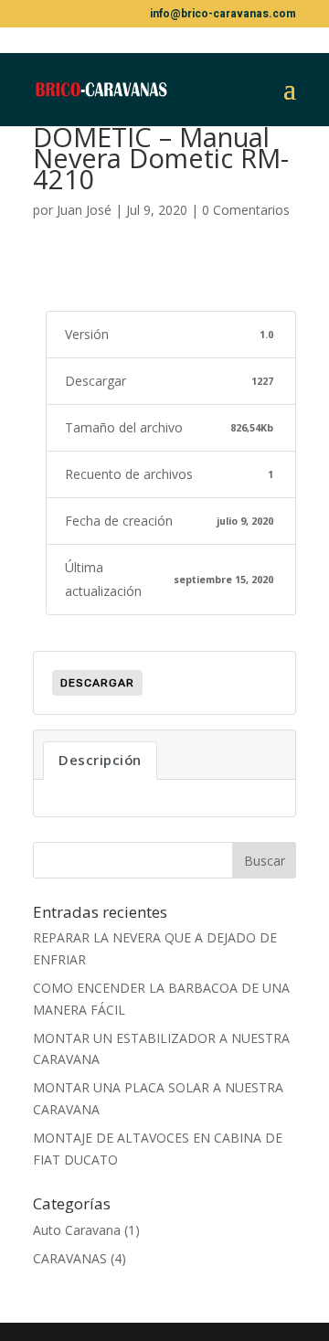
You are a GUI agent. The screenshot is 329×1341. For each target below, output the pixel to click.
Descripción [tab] (100, 759)
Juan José (84, 209)
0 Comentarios (246, 209)
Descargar (97, 682)
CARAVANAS (70, 1258)
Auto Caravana (77, 1230)
